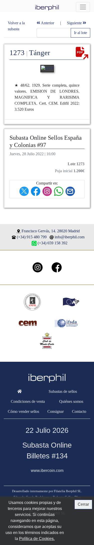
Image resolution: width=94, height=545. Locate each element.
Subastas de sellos (63, 391)
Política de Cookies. (37, 538)
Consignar (55, 411)
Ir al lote (80, 33)
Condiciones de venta (28, 401)
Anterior (47, 23)
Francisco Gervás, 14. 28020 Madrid (51, 231)
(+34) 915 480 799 (32, 237)
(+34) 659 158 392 (52, 243)
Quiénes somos (71, 401)
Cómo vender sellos (23, 411)
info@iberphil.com (69, 237)
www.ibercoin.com (47, 470)
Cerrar (83, 504)
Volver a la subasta (16, 26)
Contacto (79, 411)
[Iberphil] (19, 392)
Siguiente (75, 23)
